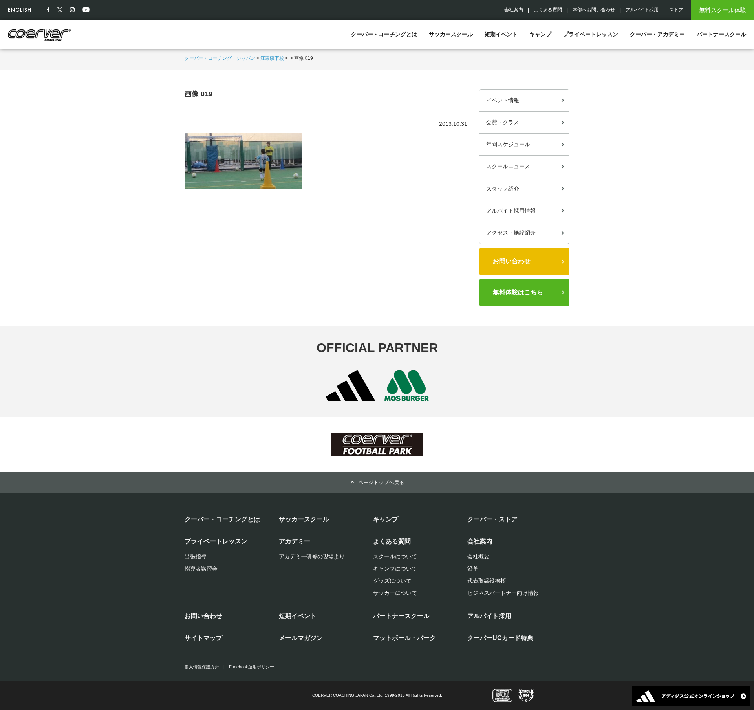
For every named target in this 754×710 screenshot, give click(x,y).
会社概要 (478, 556)
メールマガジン (301, 638)
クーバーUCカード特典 (500, 638)
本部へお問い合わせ (594, 10)
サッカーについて (395, 593)
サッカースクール (451, 34)
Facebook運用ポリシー (251, 666)
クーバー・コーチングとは (384, 34)
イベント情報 (502, 100)
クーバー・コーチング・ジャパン (220, 58)
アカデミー (294, 541)
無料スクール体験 (722, 10)
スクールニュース (508, 166)
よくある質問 (548, 10)
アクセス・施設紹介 (511, 232)
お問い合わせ (512, 261)
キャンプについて (395, 568)
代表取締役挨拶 (486, 581)
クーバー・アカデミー (657, 34)
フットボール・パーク (404, 638)
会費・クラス (502, 122)
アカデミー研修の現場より (312, 556)
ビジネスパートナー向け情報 (503, 593)
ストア (676, 10)
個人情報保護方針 (202, 666)
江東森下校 (272, 58)
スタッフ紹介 (502, 188)
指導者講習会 (201, 568)
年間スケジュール (508, 144)
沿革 (472, 568)
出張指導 (196, 556)
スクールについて (395, 556)
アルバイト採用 (642, 10)
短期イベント (501, 34)
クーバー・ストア (492, 519)
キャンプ (540, 34)
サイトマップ (203, 638)
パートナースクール (721, 34)
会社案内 (513, 10)
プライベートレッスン (590, 34)
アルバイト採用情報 (511, 210)
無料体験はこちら (518, 292)
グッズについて (392, 581)
